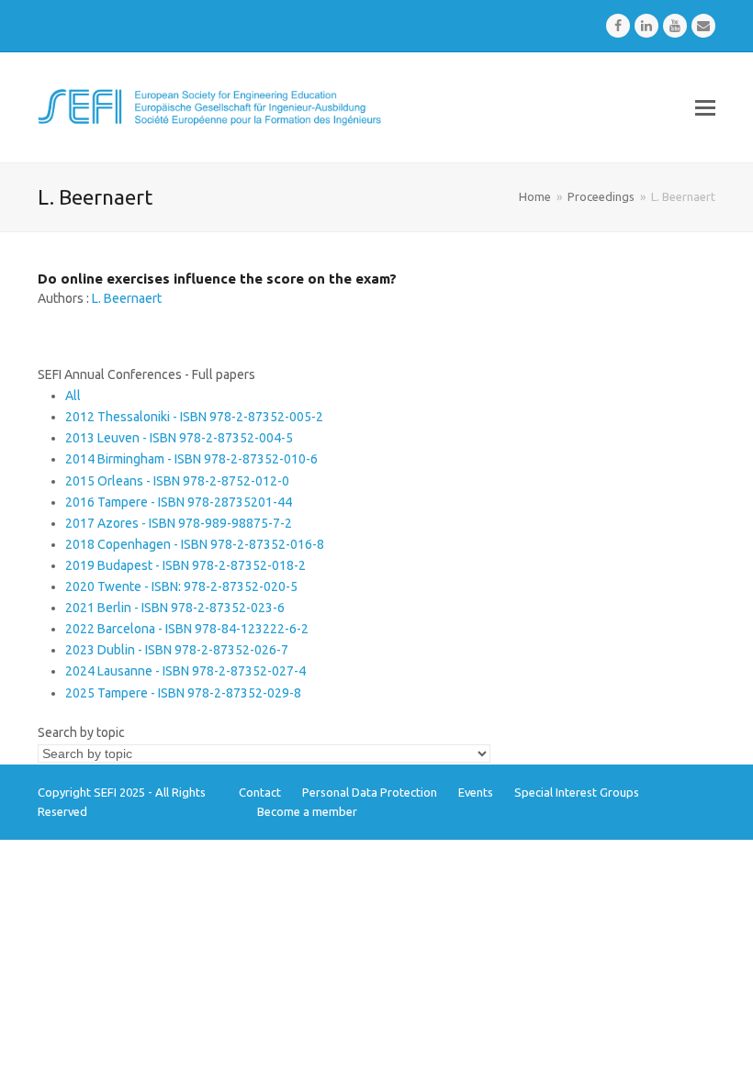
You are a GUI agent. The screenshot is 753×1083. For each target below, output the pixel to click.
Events (475, 792)
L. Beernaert (127, 298)
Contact (260, 792)
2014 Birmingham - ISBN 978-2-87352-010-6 (191, 459)
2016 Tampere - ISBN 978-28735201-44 (178, 502)
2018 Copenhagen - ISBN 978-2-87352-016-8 (194, 544)
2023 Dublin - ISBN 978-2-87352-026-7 (176, 649)
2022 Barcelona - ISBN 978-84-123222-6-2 (187, 628)
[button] (705, 107)
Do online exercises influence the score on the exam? (217, 278)
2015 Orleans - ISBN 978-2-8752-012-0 (177, 481)
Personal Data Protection (369, 792)
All (73, 395)
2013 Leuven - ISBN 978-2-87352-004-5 (179, 437)
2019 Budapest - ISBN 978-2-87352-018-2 (185, 565)
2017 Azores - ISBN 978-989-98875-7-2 (178, 523)
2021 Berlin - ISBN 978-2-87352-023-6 (175, 607)
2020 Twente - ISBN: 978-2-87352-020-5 (181, 586)
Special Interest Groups (576, 792)
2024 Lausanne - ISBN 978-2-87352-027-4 (185, 671)
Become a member (307, 811)
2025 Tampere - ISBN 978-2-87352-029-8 (183, 693)
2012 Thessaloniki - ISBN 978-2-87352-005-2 (194, 416)
